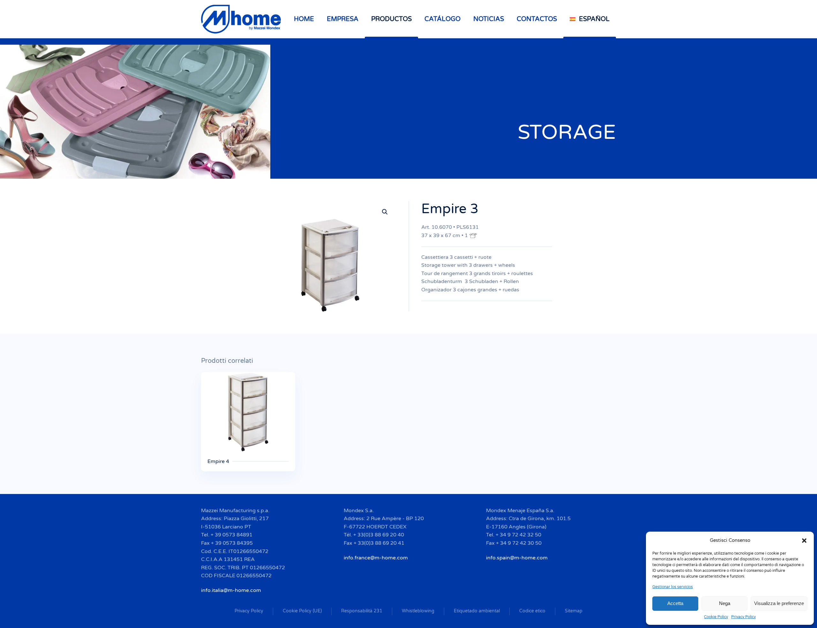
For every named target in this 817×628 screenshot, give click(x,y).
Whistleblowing (418, 611)
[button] (804, 540)
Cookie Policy (716, 617)
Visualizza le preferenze (779, 603)
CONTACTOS (537, 19)
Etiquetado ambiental (477, 611)
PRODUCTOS (391, 19)
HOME (304, 19)
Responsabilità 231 (361, 611)
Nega (724, 603)
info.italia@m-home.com (231, 590)
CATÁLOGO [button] (442, 19)
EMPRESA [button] (342, 19)
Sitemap (573, 611)
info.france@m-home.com (376, 558)
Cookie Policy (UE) (302, 611)
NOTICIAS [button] (488, 19)
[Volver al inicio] (242, 19)
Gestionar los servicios (672, 587)
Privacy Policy (743, 617)
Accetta (675, 603)
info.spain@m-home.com (517, 558)
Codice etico (532, 611)
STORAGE (567, 132)
